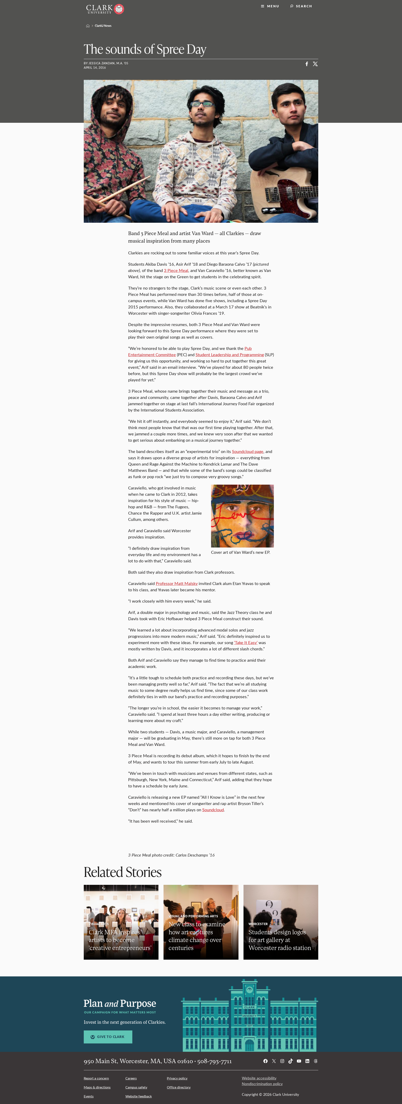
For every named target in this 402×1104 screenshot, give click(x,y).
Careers (131, 1078)
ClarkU (88, 25)
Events (89, 1096)
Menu (273, 6)
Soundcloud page (247, 451)
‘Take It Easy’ (246, 642)
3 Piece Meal (176, 270)
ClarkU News (103, 25)
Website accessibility (259, 1078)
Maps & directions (97, 1087)
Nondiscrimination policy (262, 1083)
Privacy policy (177, 1078)
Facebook (307, 64)
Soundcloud (213, 809)
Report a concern (96, 1078)
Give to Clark (110, 1036)
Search (304, 6)
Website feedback (138, 1096)
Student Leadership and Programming (230, 354)
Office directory (179, 1087)
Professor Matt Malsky (177, 583)
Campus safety (136, 1087)
